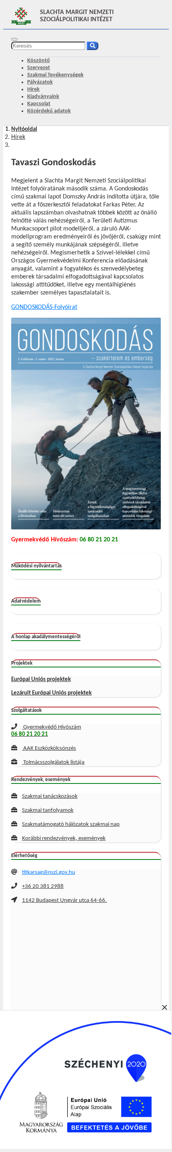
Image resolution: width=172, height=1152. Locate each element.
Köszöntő (38, 61)
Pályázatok (40, 82)
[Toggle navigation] (14, 39)
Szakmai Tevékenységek (55, 75)
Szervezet (38, 68)
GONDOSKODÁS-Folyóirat (44, 307)
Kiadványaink (43, 97)
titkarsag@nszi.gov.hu (48, 873)
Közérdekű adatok (49, 111)
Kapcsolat (38, 104)
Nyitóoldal (24, 129)
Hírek (33, 89)
